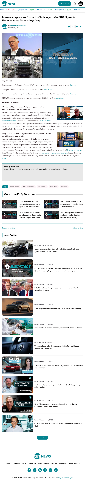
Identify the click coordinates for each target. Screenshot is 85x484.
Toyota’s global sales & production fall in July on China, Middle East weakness (56, 347)
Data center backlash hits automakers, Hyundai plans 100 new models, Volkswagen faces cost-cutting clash (71, 204)
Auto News (53, 186)
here (4, 159)
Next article (78, 228)
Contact (24, 463)
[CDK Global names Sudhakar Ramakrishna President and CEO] (17, 423)
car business (42, 186)
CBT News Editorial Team (18, 25)
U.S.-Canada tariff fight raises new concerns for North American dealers (56, 289)
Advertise (32, 463)
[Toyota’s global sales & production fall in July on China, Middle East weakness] (17, 345)
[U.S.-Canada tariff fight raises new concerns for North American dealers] (17, 287)
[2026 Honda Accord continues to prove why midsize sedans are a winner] (17, 365)
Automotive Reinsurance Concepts (55, 153)
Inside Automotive (9, 121)
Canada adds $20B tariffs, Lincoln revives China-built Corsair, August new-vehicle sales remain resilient (30, 215)
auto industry (14, 186)
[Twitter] (50, 470)
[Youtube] (56, 470)
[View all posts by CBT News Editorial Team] (5, 26)
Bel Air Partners (45, 121)
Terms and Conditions (59, 463)
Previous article (8, 228)
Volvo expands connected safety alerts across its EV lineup (57, 308)
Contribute (15, 463)
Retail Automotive (28, 186)
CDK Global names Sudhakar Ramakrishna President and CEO (58, 425)
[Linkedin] (77, 26)
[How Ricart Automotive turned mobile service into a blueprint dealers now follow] (17, 404)
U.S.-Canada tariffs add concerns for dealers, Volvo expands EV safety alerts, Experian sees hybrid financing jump (29, 204)
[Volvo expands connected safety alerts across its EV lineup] (17, 306)
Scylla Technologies (65, 478)
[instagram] (34, 470)
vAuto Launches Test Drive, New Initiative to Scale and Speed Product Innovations (56, 250)
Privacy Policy (74, 463)
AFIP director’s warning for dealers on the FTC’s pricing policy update (57, 386)
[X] (73, 26)
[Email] (81, 26)
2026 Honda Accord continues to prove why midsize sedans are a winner (58, 367)
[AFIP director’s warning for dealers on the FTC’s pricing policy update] (17, 384)
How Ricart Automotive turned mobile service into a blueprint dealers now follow (55, 405)
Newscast (64, 186)
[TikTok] (45, 470)
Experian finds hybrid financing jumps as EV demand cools (58, 328)
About (7, 463)
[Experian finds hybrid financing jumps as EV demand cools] (17, 326)
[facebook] (29, 470)
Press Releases (43, 463)
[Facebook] (68, 26)
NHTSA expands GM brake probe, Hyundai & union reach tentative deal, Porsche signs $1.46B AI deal (71, 215)
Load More (42, 438)
